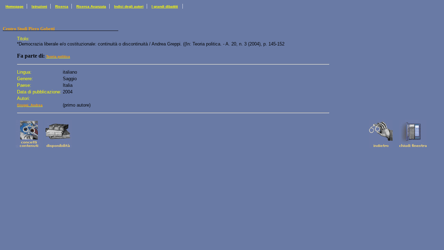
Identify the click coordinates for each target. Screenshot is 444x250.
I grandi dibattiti (165, 6)
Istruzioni (39, 6)
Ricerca (61, 6)
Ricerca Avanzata (91, 6)
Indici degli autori (129, 6)
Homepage (15, 6)
